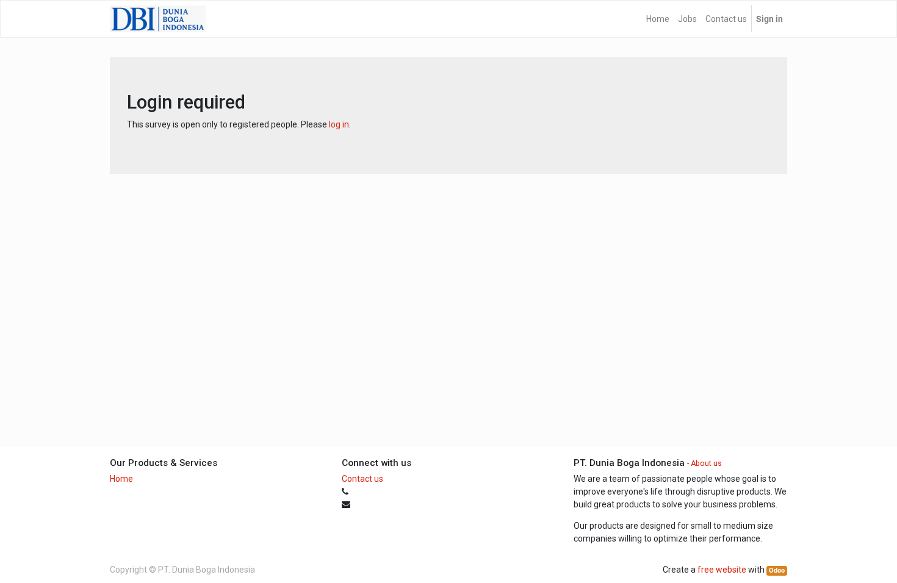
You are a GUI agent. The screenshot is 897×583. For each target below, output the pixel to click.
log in (339, 124)
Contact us (362, 479)
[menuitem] (658, 19)
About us (706, 463)
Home (121, 479)
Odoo (777, 570)
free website (721, 569)
